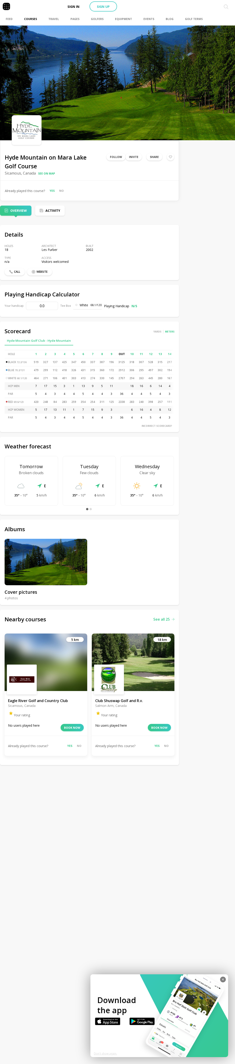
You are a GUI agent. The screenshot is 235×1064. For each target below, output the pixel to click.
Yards (157, 331)
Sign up (103, 6)
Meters (169, 331)
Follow (116, 157)
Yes (52, 191)
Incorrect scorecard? (157, 425)
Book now (72, 728)
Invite (133, 157)
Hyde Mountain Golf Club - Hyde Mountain (39, 340)
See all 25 (161, 619)
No (61, 191)
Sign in (73, 6)
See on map (46, 173)
